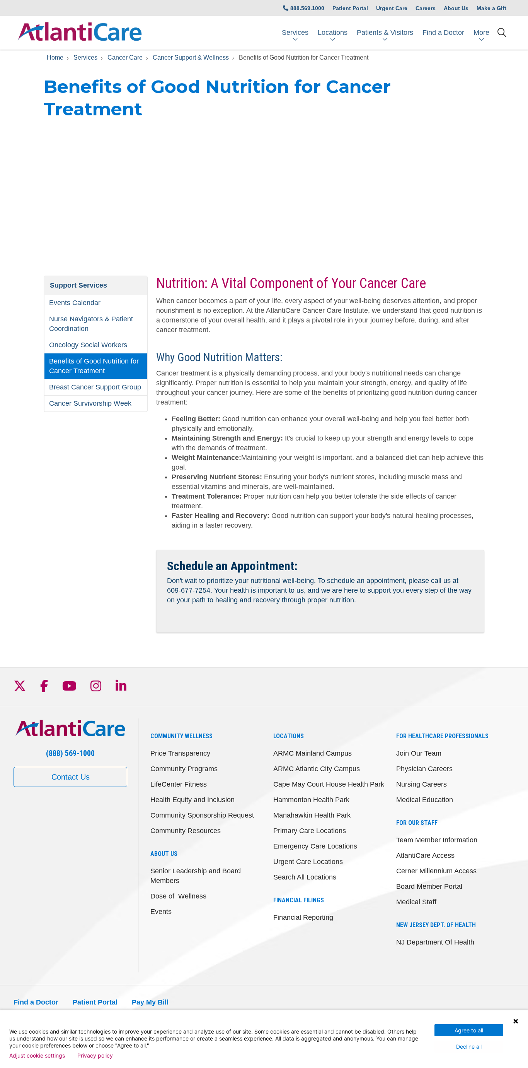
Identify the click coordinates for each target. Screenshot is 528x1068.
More (481, 32)
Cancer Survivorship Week (90, 403)
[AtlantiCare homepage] (79, 33)
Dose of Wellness (178, 896)
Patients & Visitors (385, 32)
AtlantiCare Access (425, 855)
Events (161, 911)
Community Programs (184, 769)
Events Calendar (74, 303)
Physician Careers (424, 769)
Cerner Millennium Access (436, 871)
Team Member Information (436, 840)
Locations (332, 32)
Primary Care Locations (309, 831)
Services (295, 32)
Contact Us (70, 777)
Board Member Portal (429, 886)
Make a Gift (491, 8)
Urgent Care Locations (308, 862)
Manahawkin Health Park (312, 815)
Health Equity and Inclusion (192, 800)
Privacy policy (95, 1056)
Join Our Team (418, 753)
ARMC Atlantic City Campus (316, 769)
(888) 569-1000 (70, 753)
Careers (426, 8)
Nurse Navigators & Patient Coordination (91, 324)
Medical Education (424, 800)
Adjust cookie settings (37, 1056)
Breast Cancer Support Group (95, 387)
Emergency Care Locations (315, 846)
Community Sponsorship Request (202, 815)
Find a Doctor (443, 32)
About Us (456, 8)
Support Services (78, 285)
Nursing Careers (421, 784)
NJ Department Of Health (435, 942)
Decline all (469, 1046)
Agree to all (469, 1030)
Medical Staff (416, 902)
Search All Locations (304, 877)
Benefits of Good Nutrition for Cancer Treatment (94, 366)
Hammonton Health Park (311, 800)
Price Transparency (180, 753)
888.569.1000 (307, 8)
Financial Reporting (303, 917)
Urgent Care (391, 8)
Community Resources (185, 831)
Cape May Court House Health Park (328, 784)
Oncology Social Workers (88, 345)
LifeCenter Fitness (178, 784)
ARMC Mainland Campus (312, 753)
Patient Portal (350, 8)
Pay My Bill (150, 1002)
